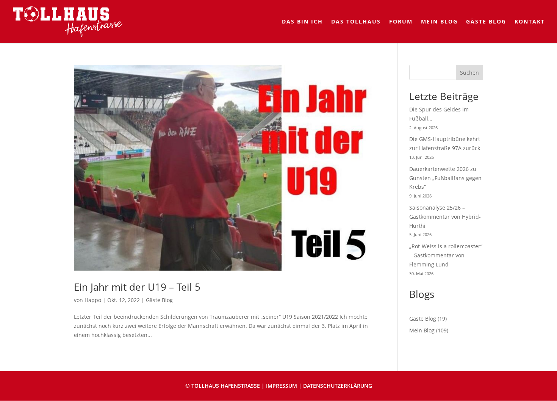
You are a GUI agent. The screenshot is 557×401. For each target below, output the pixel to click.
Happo (92, 300)
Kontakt (530, 22)
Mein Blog (439, 22)
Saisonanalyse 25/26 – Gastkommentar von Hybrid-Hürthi (445, 216)
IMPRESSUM (281, 385)
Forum (401, 22)
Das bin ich (302, 22)
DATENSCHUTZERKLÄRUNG (337, 385)
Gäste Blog (486, 22)
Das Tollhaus (356, 22)
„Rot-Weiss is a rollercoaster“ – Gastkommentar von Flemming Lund (445, 255)
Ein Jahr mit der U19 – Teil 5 (137, 287)
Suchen (469, 72)
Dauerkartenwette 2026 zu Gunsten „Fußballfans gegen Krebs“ (445, 178)
